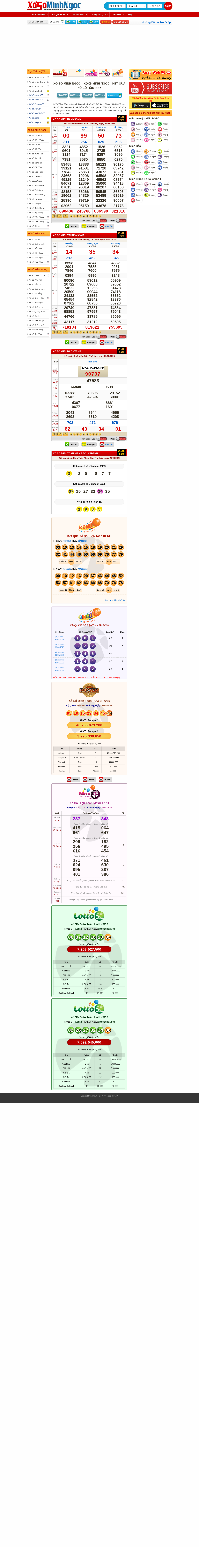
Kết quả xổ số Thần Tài (89, 586)
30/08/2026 (82, 626)
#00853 (78, 1106)
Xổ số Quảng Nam (37, 289)
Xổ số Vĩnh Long (36, 190)
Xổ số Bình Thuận (36, 185)
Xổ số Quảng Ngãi (36, 325)
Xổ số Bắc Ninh (35, 248)
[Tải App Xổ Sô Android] (141, 105)
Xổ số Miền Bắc (36, 86)
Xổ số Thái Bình (36, 262)
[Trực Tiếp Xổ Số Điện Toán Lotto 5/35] (89, 1004)
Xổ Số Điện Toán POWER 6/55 (89, 785)
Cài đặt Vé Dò (121, 22)
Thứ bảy (94, 123)
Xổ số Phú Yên (35, 280)
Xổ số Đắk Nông (36, 330)
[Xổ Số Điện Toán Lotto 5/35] (83, 73)
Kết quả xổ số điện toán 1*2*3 (89, 551)
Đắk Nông (115, 286)
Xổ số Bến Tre (35, 149)
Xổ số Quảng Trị (36, 307)
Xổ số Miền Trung (37, 82)
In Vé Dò (117, 15)
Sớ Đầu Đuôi (78, 15)
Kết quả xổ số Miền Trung (76, 282)
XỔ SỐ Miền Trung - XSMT (68, 277)
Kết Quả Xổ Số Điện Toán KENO (89, 620)
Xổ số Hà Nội (34, 239)
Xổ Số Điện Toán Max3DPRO (89, 887)
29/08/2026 (107, 790)
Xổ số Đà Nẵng (35, 293)
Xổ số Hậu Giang (36, 213)
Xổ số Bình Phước (37, 208)
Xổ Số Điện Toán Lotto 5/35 (89, 1009)
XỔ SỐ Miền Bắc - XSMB (67, 436)
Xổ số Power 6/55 (36, 104)
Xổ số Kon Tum (35, 334)
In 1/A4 (107, 864)
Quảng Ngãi (92, 286)
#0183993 (59, 745)
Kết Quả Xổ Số (58, 15)
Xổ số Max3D (34, 109)
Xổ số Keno (34, 118)
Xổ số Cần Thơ (35, 167)
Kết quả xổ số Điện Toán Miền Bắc (76, 542)
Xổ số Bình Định (36, 302)
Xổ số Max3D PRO (37, 113)
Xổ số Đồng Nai (35, 163)
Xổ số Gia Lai (34, 316)
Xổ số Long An (35, 203)
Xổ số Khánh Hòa (36, 298)
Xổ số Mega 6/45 (36, 100)
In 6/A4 (91, 864)
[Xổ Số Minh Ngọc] (54, 9)
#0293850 (66, 626)
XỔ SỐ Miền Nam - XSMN (67, 119)
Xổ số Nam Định (36, 257)
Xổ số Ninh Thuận (36, 321)
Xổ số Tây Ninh (35, 176)
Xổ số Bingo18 (35, 122)
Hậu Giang (118, 127)
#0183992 (59, 752)
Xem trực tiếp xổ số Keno (116, 685)
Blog (130, 15)
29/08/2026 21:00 (106, 1013)
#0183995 (59, 729)
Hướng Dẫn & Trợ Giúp (156, 22)
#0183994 (59, 737)
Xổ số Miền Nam (36, 77)
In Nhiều (106, 22)
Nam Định (92, 446)
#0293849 (66, 654)
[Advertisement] (89, 253)
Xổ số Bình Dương (37, 194)
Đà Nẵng (69, 286)
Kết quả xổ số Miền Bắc (76, 441)
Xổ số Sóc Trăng (36, 172)
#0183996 (59, 721)
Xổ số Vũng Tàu (36, 154)
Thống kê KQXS (98, 15)
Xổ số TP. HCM (35, 136)
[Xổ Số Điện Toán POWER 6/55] (56, 73)
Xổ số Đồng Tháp (36, 140)
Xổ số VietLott (35, 91)
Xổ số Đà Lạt (34, 226)
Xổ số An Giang (35, 181)
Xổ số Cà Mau (35, 145)
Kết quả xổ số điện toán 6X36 (89, 568)
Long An (84, 127)
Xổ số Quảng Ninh (36, 244)
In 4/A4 (75, 864)
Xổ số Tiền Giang (36, 217)
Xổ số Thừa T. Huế (37, 275)
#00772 (81, 892)
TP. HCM (66, 127)
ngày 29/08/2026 (107, 123)
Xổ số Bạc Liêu (35, 158)
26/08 (75, 95)
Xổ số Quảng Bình (37, 311)
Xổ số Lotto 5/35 (36, 95)
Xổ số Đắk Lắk (35, 284)
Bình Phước (101, 127)
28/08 (100, 95)
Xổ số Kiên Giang (36, 222)
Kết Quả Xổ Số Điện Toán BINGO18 (89, 710)
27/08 (87, 95)
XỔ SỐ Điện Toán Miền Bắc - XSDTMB (75, 538)
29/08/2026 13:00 (106, 1106)
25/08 (62, 95)
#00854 (78, 1013)
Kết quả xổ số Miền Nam (76, 123)
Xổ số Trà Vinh (35, 199)
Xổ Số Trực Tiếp (37, 15)
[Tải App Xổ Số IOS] (159, 105)
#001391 (81, 790)
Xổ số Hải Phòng (36, 253)
